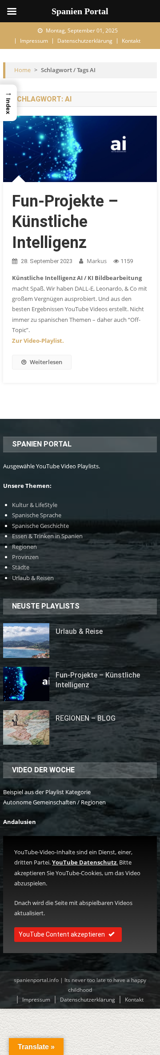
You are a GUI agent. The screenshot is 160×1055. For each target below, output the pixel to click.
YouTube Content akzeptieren (62, 934)
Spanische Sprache (36, 515)
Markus (97, 261)
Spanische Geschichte (40, 526)
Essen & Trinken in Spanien (47, 536)
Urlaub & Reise (79, 631)
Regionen (24, 547)
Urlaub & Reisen (33, 578)
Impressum (34, 41)
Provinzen (25, 557)
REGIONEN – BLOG (86, 718)
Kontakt (131, 41)
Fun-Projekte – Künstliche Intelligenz (65, 222)
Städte (20, 567)
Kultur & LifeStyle (34, 505)
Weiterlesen (46, 362)
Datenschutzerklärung (84, 41)
